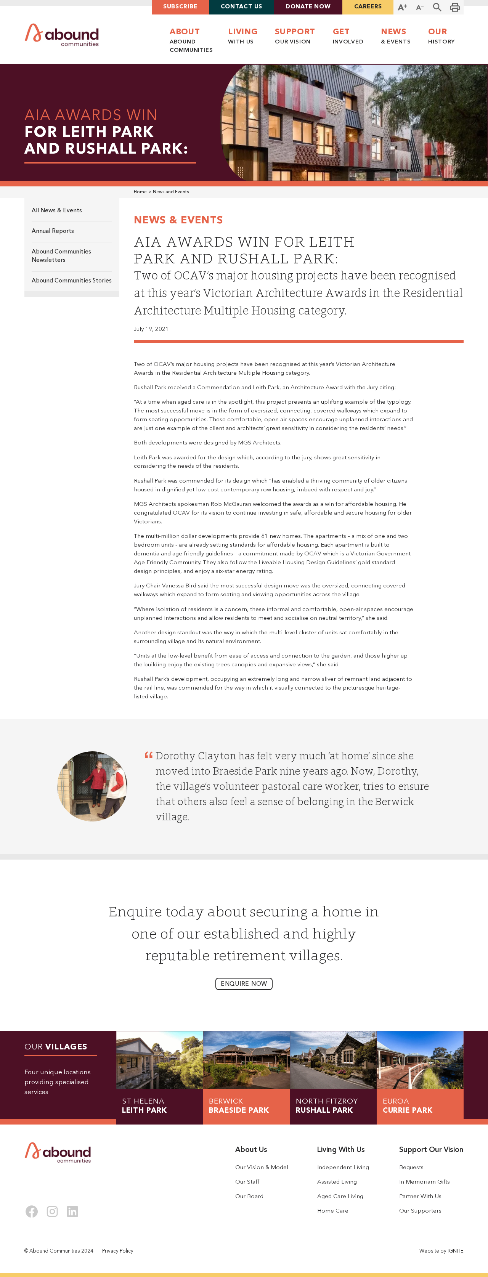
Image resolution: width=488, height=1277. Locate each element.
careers (368, 7)
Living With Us (341, 1150)
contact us (241, 7)
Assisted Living (337, 1182)
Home (140, 192)
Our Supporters (420, 1211)
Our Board (249, 1197)
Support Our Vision (431, 1150)
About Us (251, 1150)
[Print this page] (455, 7)
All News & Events (57, 211)
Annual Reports (53, 231)
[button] (437, 7)
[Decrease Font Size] (420, 7)
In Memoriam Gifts (424, 1182)
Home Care (332, 1211)
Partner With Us (420, 1197)
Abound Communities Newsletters (61, 256)
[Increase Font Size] (402, 7)
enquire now (244, 984)
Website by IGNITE (441, 1251)
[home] (61, 35)
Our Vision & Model (261, 1168)
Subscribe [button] (180, 7)
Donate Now (308, 7)
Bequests (411, 1168)
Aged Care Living (340, 1197)
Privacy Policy (117, 1251)
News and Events (171, 192)
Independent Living (343, 1168)
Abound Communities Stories (72, 281)
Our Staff (247, 1182)
